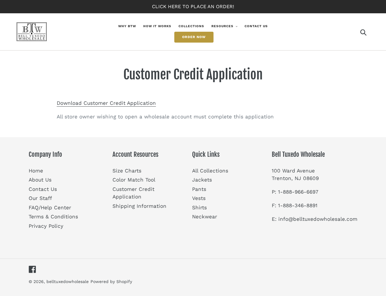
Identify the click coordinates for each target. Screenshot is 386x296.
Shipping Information (139, 206)
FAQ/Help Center (50, 207)
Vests (199, 198)
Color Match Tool (133, 180)
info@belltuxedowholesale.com (317, 219)
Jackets (202, 180)
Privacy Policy (46, 226)
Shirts (199, 207)
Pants (199, 189)
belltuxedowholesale (67, 281)
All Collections (210, 171)
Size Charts (126, 171)
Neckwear (204, 217)
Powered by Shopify (111, 281)
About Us (40, 180)
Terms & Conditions (53, 217)
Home (36, 171)
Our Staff (40, 198)
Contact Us (43, 189)
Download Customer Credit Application (106, 103)
